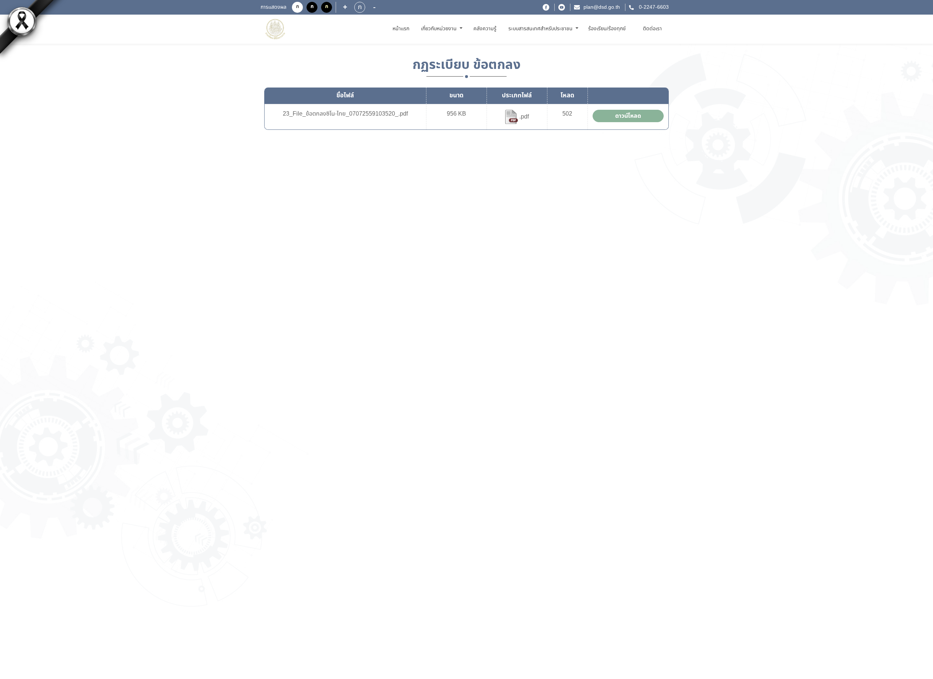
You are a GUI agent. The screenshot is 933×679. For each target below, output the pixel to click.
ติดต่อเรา (652, 28)
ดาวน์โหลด (628, 116)
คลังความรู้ (484, 28)
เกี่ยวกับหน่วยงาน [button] (439, 28)
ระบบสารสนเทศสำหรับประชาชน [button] (541, 28)
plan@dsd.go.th (601, 7)
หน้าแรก (402, 28)
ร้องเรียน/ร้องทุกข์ (607, 28)
